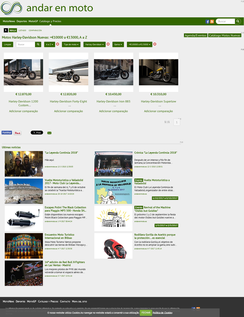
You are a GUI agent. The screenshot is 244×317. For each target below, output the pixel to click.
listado (22, 30)
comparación (35, 30)
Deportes (22, 21)
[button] (49, 133)
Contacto (65, 301)
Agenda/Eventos (195, 35)
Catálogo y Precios (50, 21)
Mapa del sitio (79, 301)
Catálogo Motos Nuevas (224, 35)
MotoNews (9, 21)
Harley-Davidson (93, 44)
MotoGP (33, 21)
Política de (162, 312)
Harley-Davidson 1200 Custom (23, 103)
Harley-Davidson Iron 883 (113, 101)
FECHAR (146, 312)
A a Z (49, 44)
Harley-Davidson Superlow (158, 101)
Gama (117, 44)
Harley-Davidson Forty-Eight (68, 101)
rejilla (13, 30)
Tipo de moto (70, 44)
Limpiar (7, 44)
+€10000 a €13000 (139, 44)
